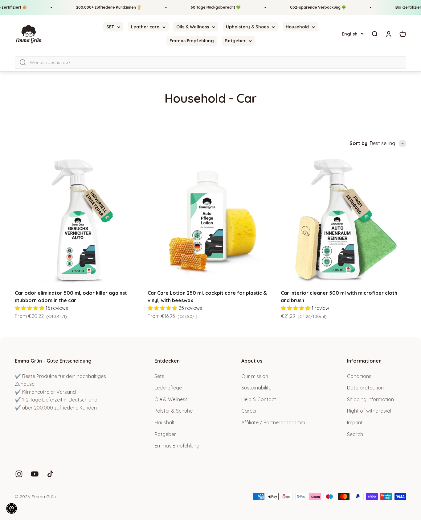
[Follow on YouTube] (35, 474)
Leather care (145, 27)
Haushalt (164, 422)
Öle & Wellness (171, 399)
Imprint (355, 422)
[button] (11, 508)
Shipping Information (370, 399)
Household (297, 27)
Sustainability (256, 388)
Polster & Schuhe (173, 411)
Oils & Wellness (192, 27)
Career (249, 411)
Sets (159, 376)
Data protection (365, 388)
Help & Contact (258, 399)
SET (110, 27)
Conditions (359, 376)
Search (355, 434)
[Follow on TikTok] (50, 474)
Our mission (254, 376)
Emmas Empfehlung (192, 41)
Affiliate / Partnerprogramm (273, 422)
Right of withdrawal (369, 411)
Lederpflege (168, 388)
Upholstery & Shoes (247, 27)
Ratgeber (235, 41)
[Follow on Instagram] (19, 474)
